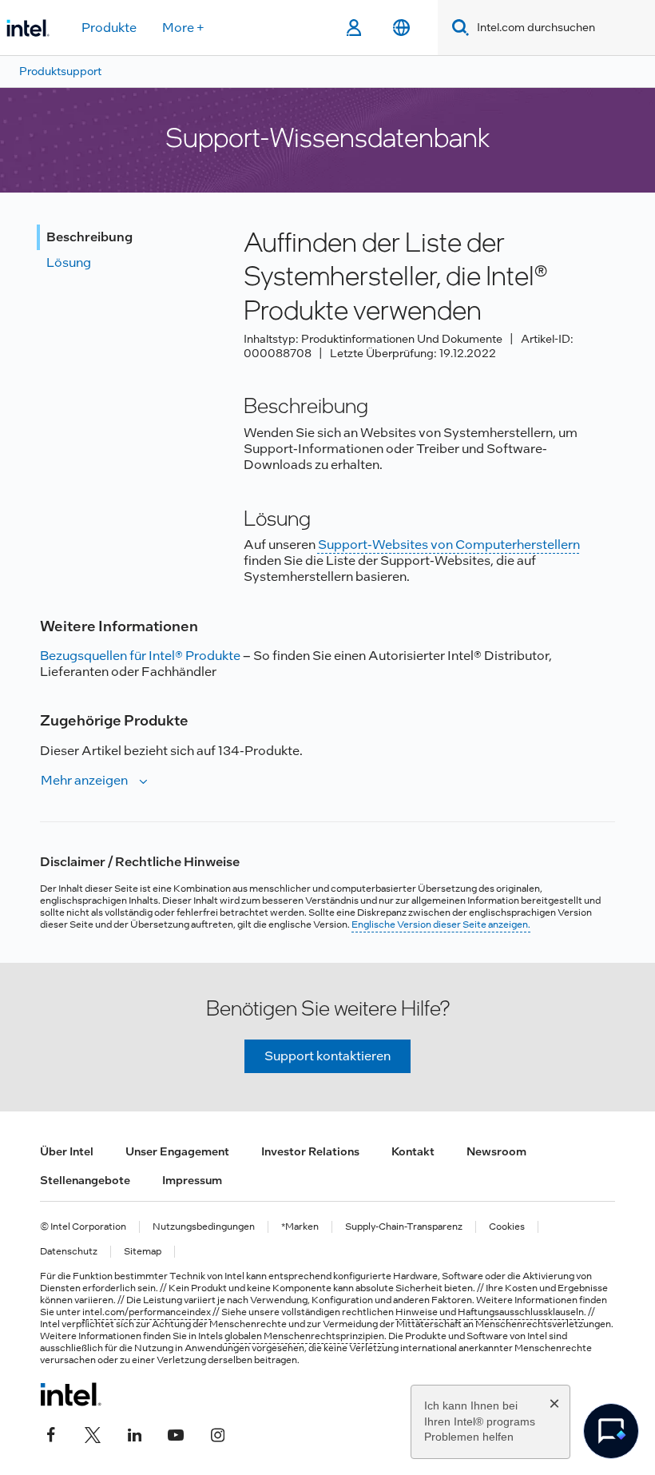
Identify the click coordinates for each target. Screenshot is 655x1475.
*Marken (300, 1227)
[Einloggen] (353, 28)
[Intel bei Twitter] (92, 1432)
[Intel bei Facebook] (51, 1432)
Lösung (68, 262)
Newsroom (496, 1151)
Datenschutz (68, 1252)
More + (183, 27)
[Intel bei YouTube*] (176, 1432)
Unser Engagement (177, 1151)
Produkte (109, 27)
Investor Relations (310, 1151)
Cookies (507, 1227)
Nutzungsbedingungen (204, 1227)
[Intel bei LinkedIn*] (134, 1432)
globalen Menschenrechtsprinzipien (304, 1336)
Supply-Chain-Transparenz (403, 1227)
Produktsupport (60, 71)
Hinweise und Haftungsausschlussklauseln (489, 1312)
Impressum (192, 1180)
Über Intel (66, 1151)
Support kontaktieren (327, 1056)
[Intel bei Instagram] (217, 1432)
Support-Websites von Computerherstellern (449, 544)
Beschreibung (89, 237)
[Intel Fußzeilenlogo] (70, 1394)
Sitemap (142, 1252)
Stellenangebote (85, 1180)
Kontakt (413, 1151)
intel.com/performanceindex (146, 1312)
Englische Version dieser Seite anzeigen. (440, 924)
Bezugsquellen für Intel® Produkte (140, 655)
